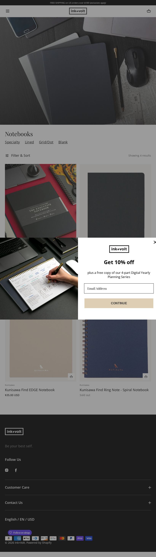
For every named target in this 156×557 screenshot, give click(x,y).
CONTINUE (119, 303)
